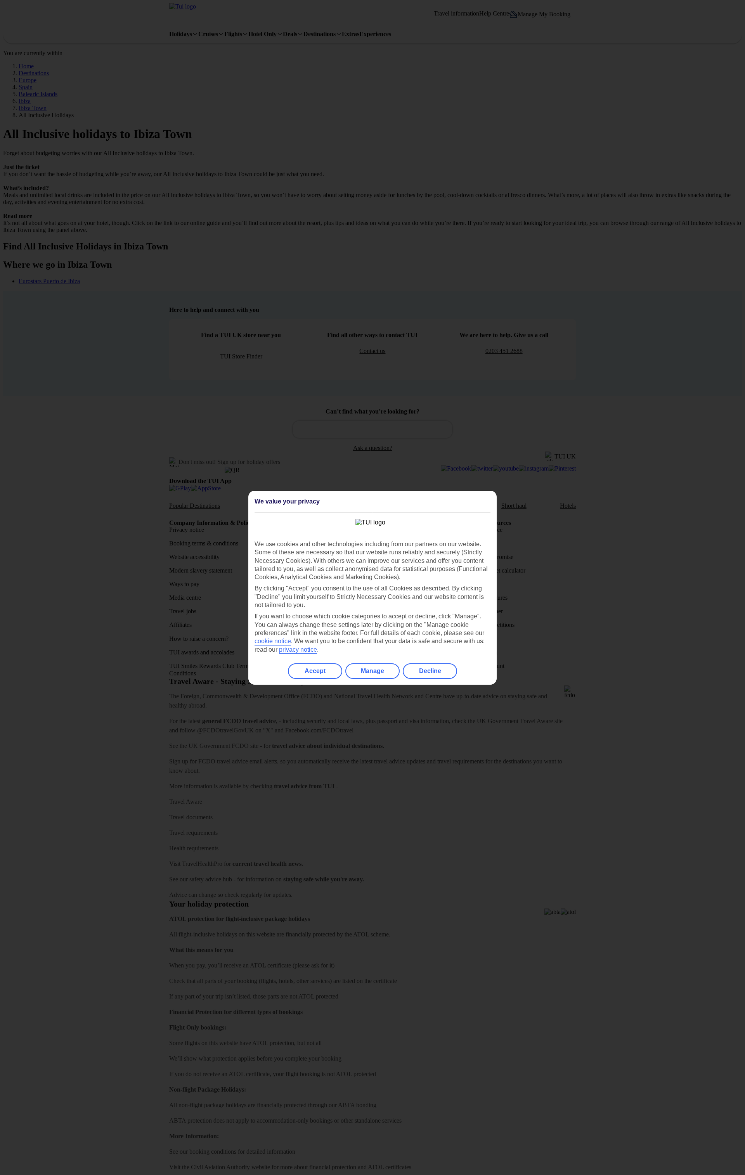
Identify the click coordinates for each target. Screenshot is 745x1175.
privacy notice (298, 649)
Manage (372, 671)
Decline (430, 671)
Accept (315, 671)
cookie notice (273, 641)
